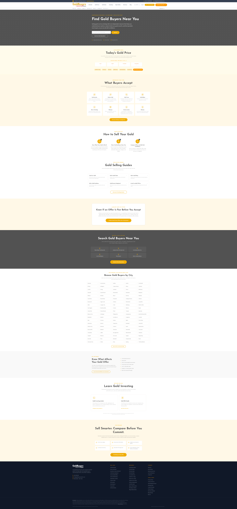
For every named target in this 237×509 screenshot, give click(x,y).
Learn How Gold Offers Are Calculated (101, 371)
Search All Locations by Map (118, 346)
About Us (149, 467)
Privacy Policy (150, 479)
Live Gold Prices (132, 475)
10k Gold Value (132, 471)
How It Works (150, 469)
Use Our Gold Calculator (99, 36)
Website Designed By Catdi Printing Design (157, 506)
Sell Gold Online (113, 487)
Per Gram (109, 69)
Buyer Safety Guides (133, 486)
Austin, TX (94, 8)
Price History (130, 69)
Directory (125, 4)
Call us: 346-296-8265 (148, 1)
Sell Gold (90, 4)
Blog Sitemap (150, 492)
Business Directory (151, 471)
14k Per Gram (115, 69)
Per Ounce (104, 69)
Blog (130, 4)
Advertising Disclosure (152, 483)
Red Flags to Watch (132, 487)
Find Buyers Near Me (160, 4)
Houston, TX (79, 8)
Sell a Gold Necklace (114, 476)
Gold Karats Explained (114, 473)
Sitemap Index (150, 485)
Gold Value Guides (132, 467)
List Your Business (150, 4)
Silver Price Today (132, 478)
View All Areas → (105, 8)
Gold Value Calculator (138, 69)
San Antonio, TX (89, 8)
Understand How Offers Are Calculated (118, 220)
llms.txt (149, 494)
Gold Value (104, 4)
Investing (111, 4)
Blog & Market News (133, 489)
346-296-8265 (76, 475)
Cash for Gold (112, 480)
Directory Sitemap (151, 491)
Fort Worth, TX (99, 8)
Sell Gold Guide (113, 467)
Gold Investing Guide (133, 482)
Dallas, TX (84, 8)
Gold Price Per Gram (133, 480)
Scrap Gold (112, 486)
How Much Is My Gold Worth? (115, 471)
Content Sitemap (151, 487)
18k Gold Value (132, 473)
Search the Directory (90, 1)
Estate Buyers (112, 484)
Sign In (142, 4)
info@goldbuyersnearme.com (159, 1)
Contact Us (161, 8)
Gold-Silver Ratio (122, 69)
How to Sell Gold (113, 469)
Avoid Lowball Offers (114, 475)
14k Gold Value (132, 469)
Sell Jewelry (112, 482)
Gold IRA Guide (132, 484)
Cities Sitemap (150, 489)
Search (115, 32)
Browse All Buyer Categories (118, 119)
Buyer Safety (117, 4)
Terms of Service (151, 481)
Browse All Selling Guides (118, 192)
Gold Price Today (97, 69)
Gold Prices (97, 4)
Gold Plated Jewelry (114, 478)
